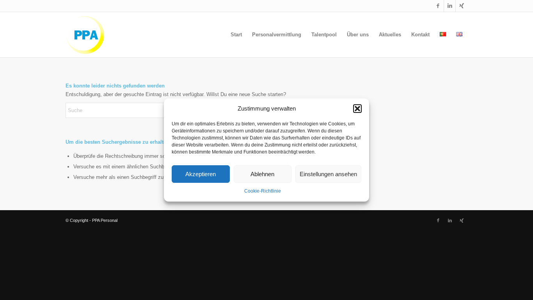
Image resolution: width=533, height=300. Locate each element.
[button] (357, 108)
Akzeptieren (200, 174)
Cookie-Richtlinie (262, 191)
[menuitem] (236, 34)
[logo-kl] (87, 34)
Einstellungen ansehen (328, 174)
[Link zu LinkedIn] (449, 6)
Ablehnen (262, 174)
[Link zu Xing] (461, 6)
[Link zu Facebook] (438, 6)
